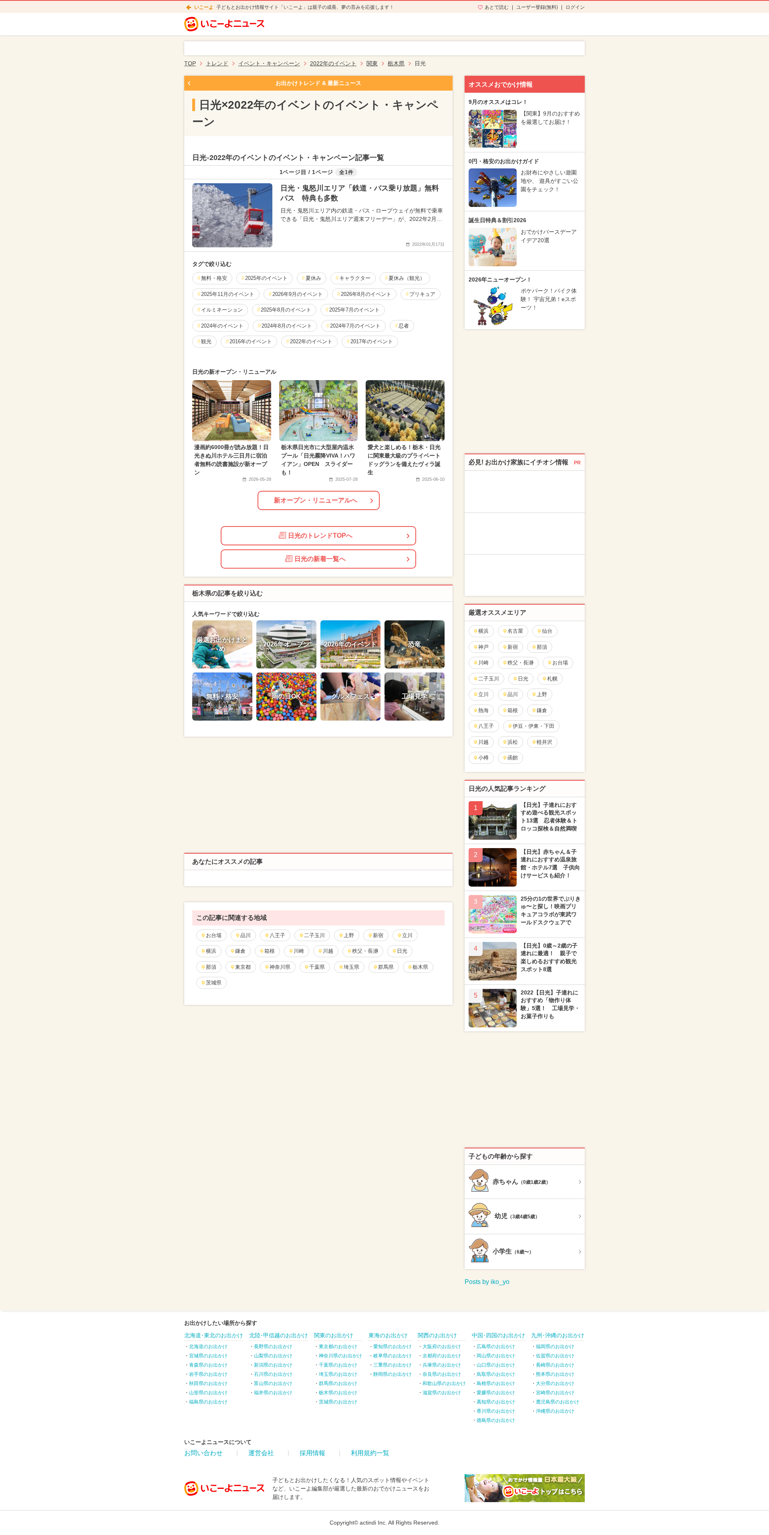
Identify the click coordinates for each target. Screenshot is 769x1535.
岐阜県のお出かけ (392, 1356)
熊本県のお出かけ (555, 1374)
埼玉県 (351, 967)
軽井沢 (544, 742)
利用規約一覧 (370, 1453)
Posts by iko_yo (487, 1281)
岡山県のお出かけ (496, 1356)
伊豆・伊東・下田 (533, 726)
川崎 (299, 951)
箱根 (269, 951)
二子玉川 (314, 935)
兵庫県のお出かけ (442, 1365)
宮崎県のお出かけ (555, 1392)
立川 (407, 935)
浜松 (512, 742)
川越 (328, 951)
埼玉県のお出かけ (338, 1374)
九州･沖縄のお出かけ (557, 1335)
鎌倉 (240, 951)
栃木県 (420, 967)
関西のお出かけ (437, 1335)
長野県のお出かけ (273, 1346)
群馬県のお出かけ (338, 1383)
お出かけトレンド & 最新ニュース (318, 83)
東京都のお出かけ (338, 1346)
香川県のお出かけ (496, 1411)
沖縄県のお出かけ (555, 1411)
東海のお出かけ (388, 1335)
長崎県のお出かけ (555, 1365)
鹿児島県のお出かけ (557, 1402)
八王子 (277, 935)
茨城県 (213, 983)
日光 (402, 951)
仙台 (547, 631)
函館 (512, 758)
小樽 (483, 758)
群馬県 (386, 967)
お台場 (213, 935)
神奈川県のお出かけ (340, 1356)
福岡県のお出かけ (555, 1346)
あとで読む (497, 7)
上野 (349, 935)
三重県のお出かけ (392, 1365)
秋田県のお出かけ (208, 1383)
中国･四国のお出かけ (498, 1335)
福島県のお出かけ (208, 1402)
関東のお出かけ (333, 1335)
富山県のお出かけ (273, 1383)
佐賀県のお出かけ (555, 1356)
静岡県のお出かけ (392, 1374)
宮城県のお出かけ (208, 1356)
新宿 (378, 935)
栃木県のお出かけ (338, 1392)
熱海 (483, 710)
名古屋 (515, 631)
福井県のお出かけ (273, 1392)
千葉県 (317, 967)
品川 (245, 935)
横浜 (211, 951)
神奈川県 (280, 967)
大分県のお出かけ (555, 1383)
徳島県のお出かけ (496, 1420)
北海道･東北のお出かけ (213, 1335)
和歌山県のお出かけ (444, 1383)
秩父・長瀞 (365, 951)
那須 (211, 967)
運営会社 (261, 1453)
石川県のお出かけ (273, 1374)
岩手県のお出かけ (208, 1374)
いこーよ (203, 7)
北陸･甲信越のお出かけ (278, 1335)
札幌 (552, 679)
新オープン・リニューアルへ (315, 500)
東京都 (243, 967)
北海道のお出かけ (208, 1346)
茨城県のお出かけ (338, 1402)
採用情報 (312, 1453)
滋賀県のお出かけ (442, 1392)
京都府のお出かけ (442, 1356)
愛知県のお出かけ (392, 1346)
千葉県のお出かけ (338, 1365)
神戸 (483, 647)
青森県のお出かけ (208, 1365)
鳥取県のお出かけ (496, 1374)
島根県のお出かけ (496, 1383)
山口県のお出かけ (496, 1365)
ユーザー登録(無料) (537, 7)
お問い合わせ (203, 1453)
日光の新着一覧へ (320, 558)
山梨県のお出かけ (273, 1356)
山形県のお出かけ (208, 1392)
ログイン (575, 7)
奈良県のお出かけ (442, 1374)
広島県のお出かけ (496, 1346)
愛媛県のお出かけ (496, 1392)
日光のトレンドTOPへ (320, 535)
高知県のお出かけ (496, 1402)
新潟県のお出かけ (273, 1365)
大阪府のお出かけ (442, 1346)
